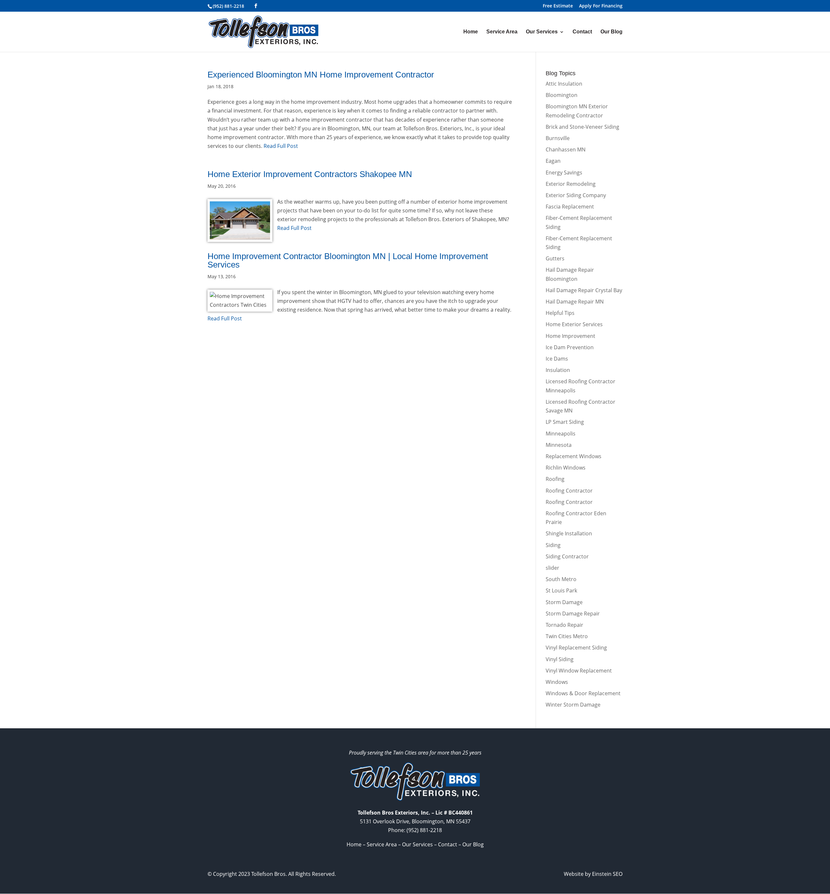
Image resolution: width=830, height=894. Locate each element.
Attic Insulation (564, 83)
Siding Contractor (567, 556)
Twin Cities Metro (567, 636)
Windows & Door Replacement (583, 693)
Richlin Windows (566, 467)
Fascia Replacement (570, 206)
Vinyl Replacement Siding (576, 647)
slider (552, 567)
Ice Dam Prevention (570, 347)
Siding (553, 545)
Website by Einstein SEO (593, 873)
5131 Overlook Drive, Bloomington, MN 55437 (415, 821)
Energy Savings (564, 172)
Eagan (553, 160)
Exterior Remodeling (571, 183)
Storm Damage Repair (573, 613)
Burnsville (558, 138)
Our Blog (611, 32)
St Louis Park (561, 590)
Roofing (555, 479)
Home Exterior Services (574, 324)
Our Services (542, 32)
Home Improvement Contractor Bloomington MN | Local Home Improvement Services (348, 260)
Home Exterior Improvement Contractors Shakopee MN (310, 174)
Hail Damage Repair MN (575, 301)
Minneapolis (560, 433)
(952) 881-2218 (228, 6)
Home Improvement (570, 336)
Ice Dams (557, 358)
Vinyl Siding (560, 659)
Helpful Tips (560, 312)
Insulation (558, 370)
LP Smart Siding (565, 421)
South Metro (561, 579)
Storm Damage (564, 602)
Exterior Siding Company (576, 195)
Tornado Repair (564, 624)
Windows (557, 681)
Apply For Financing (600, 6)
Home (470, 32)
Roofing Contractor (569, 490)
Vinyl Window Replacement (579, 670)
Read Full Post (280, 145)
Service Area (501, 32)
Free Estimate (558, 6)
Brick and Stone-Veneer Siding (582, 126)
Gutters (555, 258)
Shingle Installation (569, 533)
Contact (582, 32)
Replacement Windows (573, 456)
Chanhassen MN (566, 149)
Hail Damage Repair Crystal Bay (584, 290)
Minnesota (559, 444)
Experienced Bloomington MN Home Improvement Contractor (321, 74)
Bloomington (561, 95)
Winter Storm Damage (573, 704)
